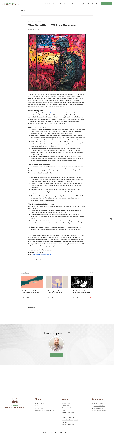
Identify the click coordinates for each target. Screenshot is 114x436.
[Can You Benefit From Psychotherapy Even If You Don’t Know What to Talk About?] (82, 282)
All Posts (23, 11)
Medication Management (70, 420)
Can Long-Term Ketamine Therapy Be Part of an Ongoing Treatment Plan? (56, 291)
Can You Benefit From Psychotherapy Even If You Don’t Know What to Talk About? (82, 291)
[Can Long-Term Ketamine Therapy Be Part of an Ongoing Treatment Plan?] (57, 282)
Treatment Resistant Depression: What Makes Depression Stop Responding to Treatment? (31, 291)
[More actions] (85, 21)
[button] (46, 4)
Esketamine (65, 405)
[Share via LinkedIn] (36, 259)
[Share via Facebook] (29, 259)
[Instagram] (111, 219)
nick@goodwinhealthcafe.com (45, 410)
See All (91, 272)
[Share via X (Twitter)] (33, 259)
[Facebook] (111, 216)
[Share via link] (40, 259)
